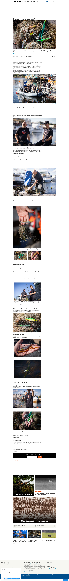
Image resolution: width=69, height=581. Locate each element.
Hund (28, 1)
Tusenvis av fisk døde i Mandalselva (19, 525)
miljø (22, 449)
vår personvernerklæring (15, 567)
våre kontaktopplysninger (8, 567)
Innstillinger (65, 580)
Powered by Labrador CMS (34, 579)
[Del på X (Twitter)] (53, 56)
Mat (37, 1)
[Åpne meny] (55, 1)
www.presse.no (27, 569)
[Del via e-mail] (55, 56)
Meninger (34, 1)
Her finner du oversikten (27, 571)
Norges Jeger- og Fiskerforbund (53, 568)
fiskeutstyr (18, 449)
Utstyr (31, 1)
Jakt (22, 1)
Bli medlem (48, 1)
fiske (14, 449)
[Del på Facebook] (52, 56)
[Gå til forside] (17, 1)
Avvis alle (17, 578)
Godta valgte (12, 578)
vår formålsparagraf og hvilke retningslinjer (33, 563)
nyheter (25, 449)
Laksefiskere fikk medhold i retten (40, 525)
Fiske (25, 1)
